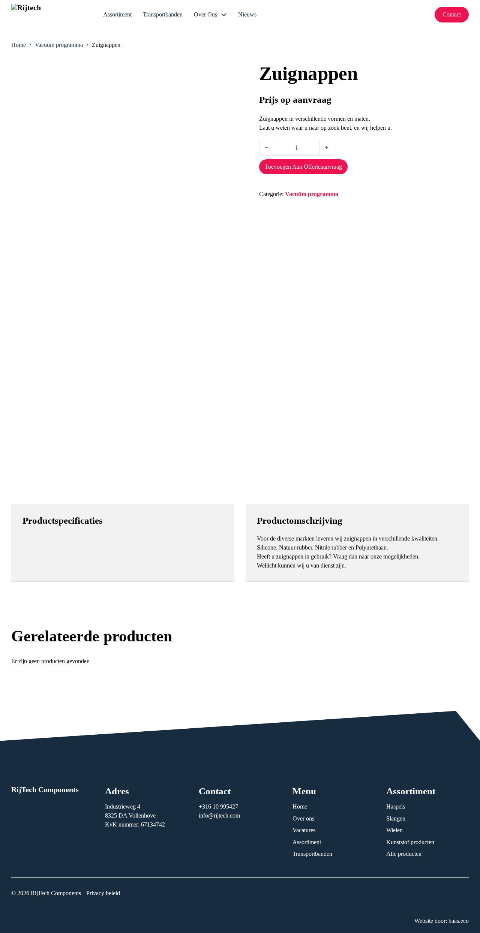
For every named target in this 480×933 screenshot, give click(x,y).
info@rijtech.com (219, 815)
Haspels (395, 806)
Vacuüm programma (59, 45)
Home (18, 45)
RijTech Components (45, 789)
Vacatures (303, 830)
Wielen (394, 830)
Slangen (395, 818)
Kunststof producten (410, 842)
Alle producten (404, 854)
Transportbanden (163, 14)
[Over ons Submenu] (224, 15)
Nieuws (247, 14)
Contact (451, 14)
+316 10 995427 (219, 806)
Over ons (205, 14)
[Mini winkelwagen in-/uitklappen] (423, 14)
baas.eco (458, 921)
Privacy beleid (103, 893)
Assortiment (117, 14)
